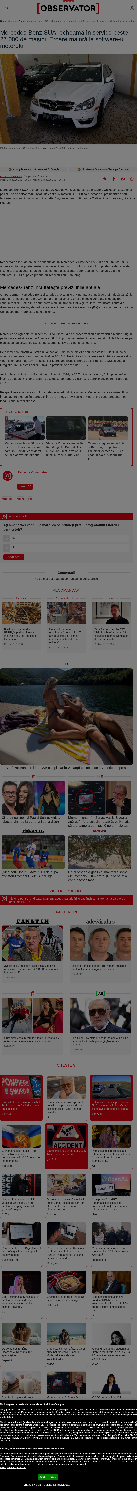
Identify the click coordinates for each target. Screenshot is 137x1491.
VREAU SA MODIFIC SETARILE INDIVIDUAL (47, 1485)
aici (36, 1432)
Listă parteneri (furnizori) (13, 1467)
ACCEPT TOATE (47, 1477)
